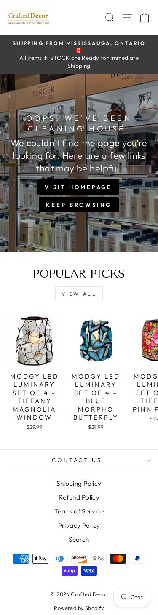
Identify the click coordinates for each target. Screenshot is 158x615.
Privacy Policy (79, 525)
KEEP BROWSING (79, 204)
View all (79, 294)
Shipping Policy (78, 483)
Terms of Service (79, 511)
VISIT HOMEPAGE (78, 187)
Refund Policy (79, 497)
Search (79, 539)
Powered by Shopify (79, 607)
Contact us (77, 460)
